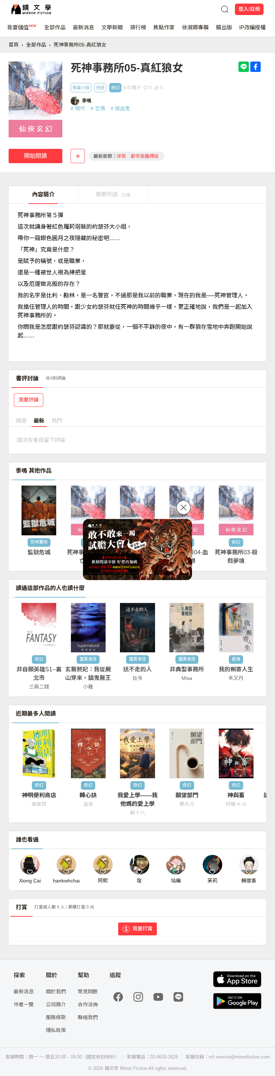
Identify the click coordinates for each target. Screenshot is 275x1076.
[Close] (184, 507)
